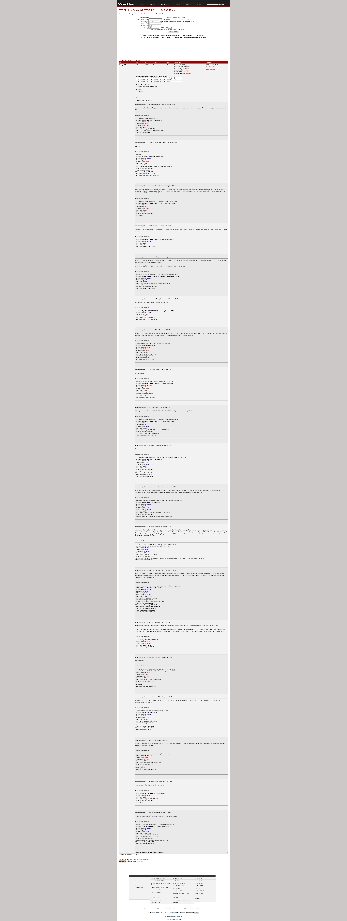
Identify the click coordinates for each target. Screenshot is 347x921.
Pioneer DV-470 (199, 878)
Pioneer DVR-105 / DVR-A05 (150, 459)
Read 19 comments (212, 64)
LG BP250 (197, 888)
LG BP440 (197, 896)
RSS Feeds (186, 909)
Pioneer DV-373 (199, 881)
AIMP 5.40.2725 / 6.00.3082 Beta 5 (181, 900)
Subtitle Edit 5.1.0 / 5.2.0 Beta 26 (159, 881)
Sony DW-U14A (147, 345)
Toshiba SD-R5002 (148, 546)
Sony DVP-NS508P (199, 891)
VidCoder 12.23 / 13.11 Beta (158, 878)
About (168, 909)
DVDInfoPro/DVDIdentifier (158, 76)
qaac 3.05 (175, 897)
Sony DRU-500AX (147, 826)
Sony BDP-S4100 (199, 893)
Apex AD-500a (150, 173)
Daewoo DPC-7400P (200, 901)
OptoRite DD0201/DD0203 (150, 203)
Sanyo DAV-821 (150, 612)
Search (146, 909)
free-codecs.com (176, 916)
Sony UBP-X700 (198, 898)
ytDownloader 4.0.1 (156, 890)
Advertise (174, 909)
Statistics (192, 909)
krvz (150, 226)
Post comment (210, 69)
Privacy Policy (161, 909)
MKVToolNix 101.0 (177, 888)
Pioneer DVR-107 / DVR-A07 (150, 120)
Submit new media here (148, 14)
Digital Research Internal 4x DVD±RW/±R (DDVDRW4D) (158, 276)
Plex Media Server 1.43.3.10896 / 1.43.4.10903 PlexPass (181, 894)
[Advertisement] (173, 51)
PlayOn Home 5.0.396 (156, 892)
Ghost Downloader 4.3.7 (179, 883)
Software (152, 5)
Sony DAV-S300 (150, 397)
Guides (178, 5)
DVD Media (124, 10)
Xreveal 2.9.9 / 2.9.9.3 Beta (179, 891)
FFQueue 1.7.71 (155, 897)
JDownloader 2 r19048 (156, 900)
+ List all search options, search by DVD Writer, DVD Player (166, 29)
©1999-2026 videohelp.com (173, 919)
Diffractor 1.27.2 (177, 902)
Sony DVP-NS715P (151, 319)
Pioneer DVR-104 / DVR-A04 (150, 588)
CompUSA (122, 65)
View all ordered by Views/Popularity (195, 37)
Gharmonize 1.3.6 (155, 902)
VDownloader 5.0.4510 (178, 878)
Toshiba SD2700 (199, 886)
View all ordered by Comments (150, 37)
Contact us (153, 909)
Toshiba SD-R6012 (148, 754)
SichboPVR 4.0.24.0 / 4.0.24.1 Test (159, 887)
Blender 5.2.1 (176, 881)
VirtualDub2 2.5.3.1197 (178, 886)
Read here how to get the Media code (181, 20)
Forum (142, 5)
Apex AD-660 (150, 359)
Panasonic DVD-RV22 (152, 175)
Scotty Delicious (153, 487)
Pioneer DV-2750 (199, 883)
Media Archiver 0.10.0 (156, 895)
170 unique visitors (139, 886)
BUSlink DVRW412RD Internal (151, 156)
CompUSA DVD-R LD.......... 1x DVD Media (154, 10)
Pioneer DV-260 (151, 686)
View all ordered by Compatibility (171, 37)
